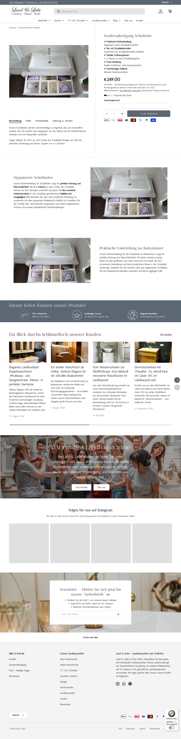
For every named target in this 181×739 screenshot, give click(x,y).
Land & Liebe (20, 729)
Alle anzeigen (166, 334)
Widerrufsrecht (155, 729)
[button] (170, 11)
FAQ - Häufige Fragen (19, 670)
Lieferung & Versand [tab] (62, 120)
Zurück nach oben (90, 637)
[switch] (171, 727)
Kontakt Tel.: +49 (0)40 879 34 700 (42, 2)
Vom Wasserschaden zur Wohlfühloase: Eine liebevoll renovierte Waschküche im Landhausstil (110, 373)
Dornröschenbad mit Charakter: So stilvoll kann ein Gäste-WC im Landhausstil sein (151, 373)
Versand (142, 729)
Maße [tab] (28, 120)
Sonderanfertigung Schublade (29, 28)
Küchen (57, 20)
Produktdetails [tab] (41, 120)
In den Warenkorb (148, 113)
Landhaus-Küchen (68, 676)
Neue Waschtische (68, 659)
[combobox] (99, 11)
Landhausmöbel (99, 20)
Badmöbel (42, 20)
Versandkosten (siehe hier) (130, 90)
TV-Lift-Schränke (76, 20)
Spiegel (63, 681)
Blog (115, 20)
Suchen (63, 698)
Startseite (12, 28)
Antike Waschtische (69, 664)
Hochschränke (66, 687)
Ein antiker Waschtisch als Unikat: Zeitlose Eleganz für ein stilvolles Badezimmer (68, 371)
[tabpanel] (49, 135)
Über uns (128, 20)
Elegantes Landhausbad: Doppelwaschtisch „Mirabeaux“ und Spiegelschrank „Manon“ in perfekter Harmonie (26, 375)
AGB (120, 729)
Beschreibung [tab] (15, 120)
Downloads (14, 676)
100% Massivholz (16, 2)
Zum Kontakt (81, 487)
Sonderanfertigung (17, 664)
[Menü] (176, 710)
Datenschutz (130, 729)
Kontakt (139, 20)
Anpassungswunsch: (112, 100)
